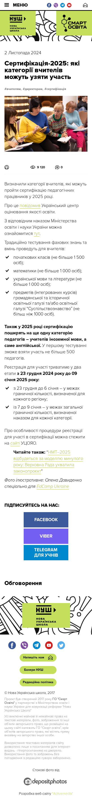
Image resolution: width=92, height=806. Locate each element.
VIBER (46, 536)
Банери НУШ (33, 670)
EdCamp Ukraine (53, 486)
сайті (15, 443)
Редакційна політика (38, 682)
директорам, (34, 89)
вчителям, (14, 89)
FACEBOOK (46, 519)
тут (37, 233)
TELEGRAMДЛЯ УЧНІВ (46, 552)
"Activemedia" (62, 793)
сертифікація (56, 89)
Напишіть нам (85, 5)
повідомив (30, 205)
